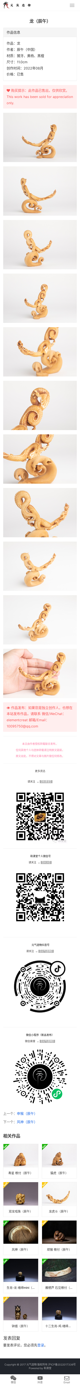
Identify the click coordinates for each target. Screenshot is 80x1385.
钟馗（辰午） (21, 1326)
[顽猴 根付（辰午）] (59, 1238)
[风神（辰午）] (20, 1238)
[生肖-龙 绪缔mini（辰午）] (20, 1276)
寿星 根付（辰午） (20, 1173)
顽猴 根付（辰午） (59, 1249)
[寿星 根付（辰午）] (20, 1161)
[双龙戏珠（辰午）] (20, 1199)
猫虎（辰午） (59, 1173)
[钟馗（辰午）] (20, 1314)
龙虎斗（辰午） (59, 1211)
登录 (40, 1345)
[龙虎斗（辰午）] (59, 1199)
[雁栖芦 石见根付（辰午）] (59, 1276)
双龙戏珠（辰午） (21, 1211)
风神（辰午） (27, 1122)
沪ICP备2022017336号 (62, 1364)
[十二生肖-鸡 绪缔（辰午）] (59, 1314)
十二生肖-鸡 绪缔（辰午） (61, 1326)
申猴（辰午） (27, 1113)
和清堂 (47, 1368)
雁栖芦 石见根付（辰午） (61, 1287)
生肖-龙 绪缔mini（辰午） (22, 1287)
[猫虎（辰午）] (59, 1161)
